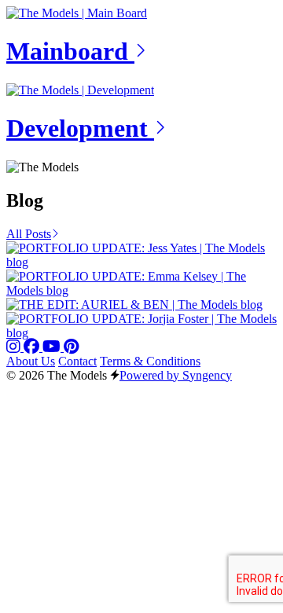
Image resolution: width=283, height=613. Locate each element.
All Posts (28, 233)
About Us (30, 361)
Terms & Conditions (150, 361)
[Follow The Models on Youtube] (53, 347)
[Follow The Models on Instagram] (15, 347)
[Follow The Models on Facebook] (33, 347)
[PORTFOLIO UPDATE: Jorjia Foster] (141, 333)
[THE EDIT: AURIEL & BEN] (134, 304)
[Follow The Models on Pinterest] (71, 347)
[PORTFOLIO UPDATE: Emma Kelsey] (141, 290)
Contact (77, 361)
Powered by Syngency (175, 375)
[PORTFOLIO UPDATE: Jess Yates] (141, 262)
